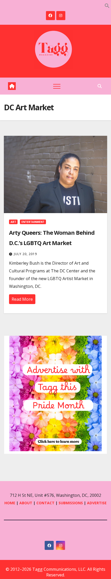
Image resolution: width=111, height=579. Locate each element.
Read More (22, 299)
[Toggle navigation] (57, 86)
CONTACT (46, 502)
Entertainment (32, 222)
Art (13, 222)
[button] (107, 5)
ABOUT (25, 502)
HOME (9, 502)
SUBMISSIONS (71, 502)
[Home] (12, 86)
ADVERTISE (97, 502)
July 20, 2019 (25, 254)
